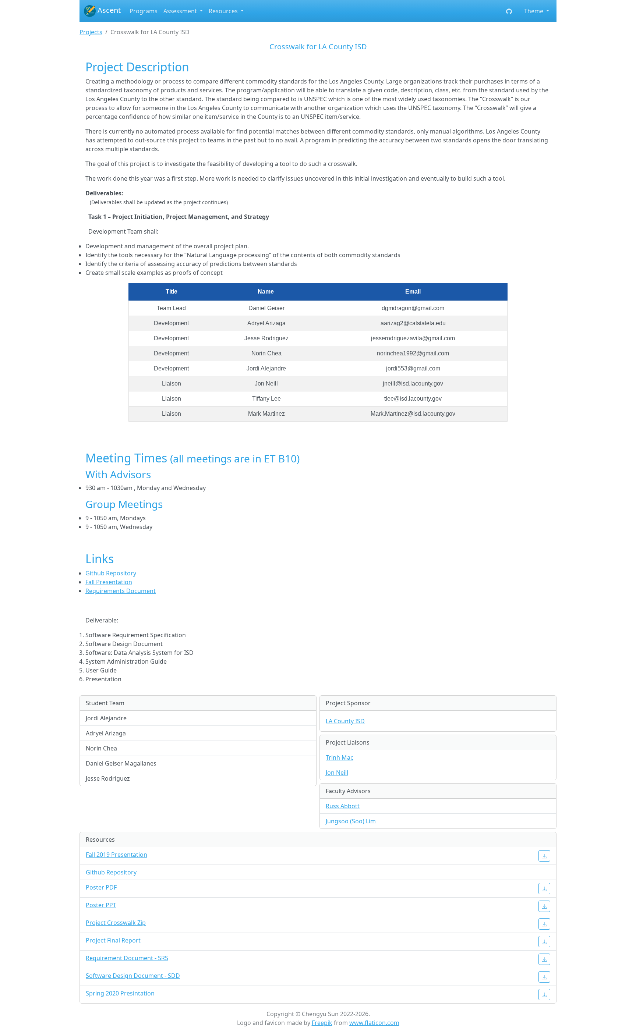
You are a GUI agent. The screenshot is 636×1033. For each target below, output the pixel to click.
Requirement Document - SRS (127, 958)
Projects (91, 32)
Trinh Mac (339, 757)
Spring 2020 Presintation (120, 993)
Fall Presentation (108, 582)
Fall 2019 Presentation (116, 855)
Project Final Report (113, 940)
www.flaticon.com (374, 1023)
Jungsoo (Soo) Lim (351, 821)
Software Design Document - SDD (133, 976)
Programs (144, 11)
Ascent (108, 10)
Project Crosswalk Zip (116, 923)
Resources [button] (224, 11)
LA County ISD (345, 721)
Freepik (322, 1023)
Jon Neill (337, 772)
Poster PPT (101, 905)
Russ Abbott (343, 806)
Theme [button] (534, 11)
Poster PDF (101, 887)
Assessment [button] (180, 11)
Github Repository (110, 573)
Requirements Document (120, 591)
